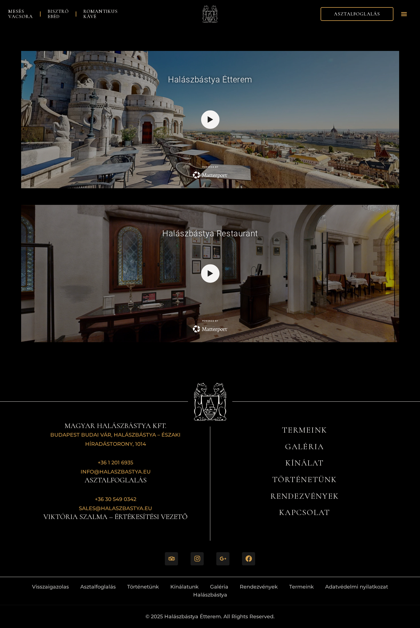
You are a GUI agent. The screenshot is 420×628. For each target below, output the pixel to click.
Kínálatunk (184, 587)
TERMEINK (304, 430)
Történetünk (304, 479)
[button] (404, 14)
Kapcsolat (304, 512)
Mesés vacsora (20, 14)
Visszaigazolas (50, 587)
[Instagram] (197, 558)
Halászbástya (210, 595)
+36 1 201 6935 (115, 462)
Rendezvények (304, 496)
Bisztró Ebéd (58, 14)
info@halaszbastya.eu (116, 472)
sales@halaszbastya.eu (115, 508)
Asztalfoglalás (98, 587)
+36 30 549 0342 (115, 499)
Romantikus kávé (100, 14)
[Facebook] (248, 558)
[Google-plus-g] (222, 558)
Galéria (304, 446)
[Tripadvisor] (171, 558)
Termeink (301, 587)
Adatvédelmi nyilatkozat (356, 587)
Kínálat (304, 463)
